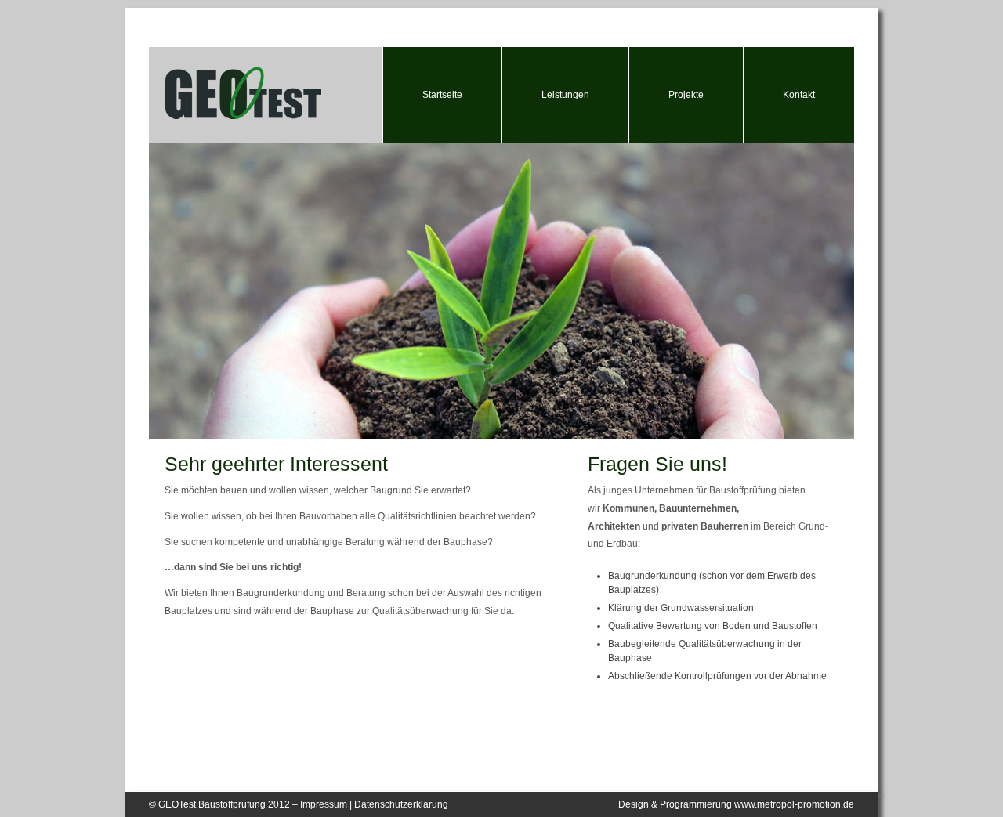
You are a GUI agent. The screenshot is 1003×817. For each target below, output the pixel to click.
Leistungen (565, 94)
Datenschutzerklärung (401, 804)
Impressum (323, 804)
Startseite (442, 94)
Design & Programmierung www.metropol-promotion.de (736, 804)
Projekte (686, 94)
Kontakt (799, 94)
